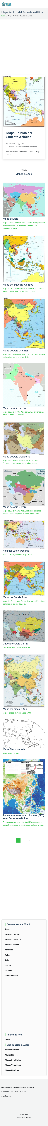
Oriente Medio (11, 975)
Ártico (7, 955)
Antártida (9, 950)
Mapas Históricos (13, 1070)
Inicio (3, 16)
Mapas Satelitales (13, 1060)
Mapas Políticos (12, 1050)
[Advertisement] (24, 46)
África (7, 929)
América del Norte (13, 939)
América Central (12, 934)
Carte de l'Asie (20, 1092)
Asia (7, 960)
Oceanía (8, 970)
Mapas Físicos (11, 1055)
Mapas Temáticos (13, 1065)
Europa (8, 965)
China (7, 1039)
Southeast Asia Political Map (24, 1087)
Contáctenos (6, 1096)
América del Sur (12, 945)
